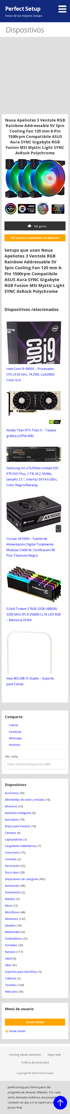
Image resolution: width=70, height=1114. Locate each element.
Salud (8, 958)
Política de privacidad (35, 1062)
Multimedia (12, 932)
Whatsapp (15, 738)
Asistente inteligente (18, 813)
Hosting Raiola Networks (25, 1054)
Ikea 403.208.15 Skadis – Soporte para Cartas (30, 681)
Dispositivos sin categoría (21, 879)
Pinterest (14, 745)
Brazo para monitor (17, 826)
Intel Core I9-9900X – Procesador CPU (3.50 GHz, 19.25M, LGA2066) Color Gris (30, 374)
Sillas (8, 965)
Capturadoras (14, 839)
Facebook (14, 732)
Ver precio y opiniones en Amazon (35, 238)
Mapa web (54, 1054)
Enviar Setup (35, 1022)
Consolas (11, 859)
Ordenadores (13, 938)
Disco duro (12, 872)
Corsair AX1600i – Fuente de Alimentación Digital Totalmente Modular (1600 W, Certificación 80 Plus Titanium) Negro (30, 547)
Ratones (10, 952)
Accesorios (12, 793)
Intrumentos (13, 892)
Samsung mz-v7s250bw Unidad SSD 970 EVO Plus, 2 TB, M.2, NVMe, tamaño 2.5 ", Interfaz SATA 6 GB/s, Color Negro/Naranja (32, 476)
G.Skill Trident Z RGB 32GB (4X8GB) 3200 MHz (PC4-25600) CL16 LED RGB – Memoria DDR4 (33, 614)
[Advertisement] (35, 77)
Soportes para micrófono (21, 972)
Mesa (8, 905)
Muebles (10, 925)
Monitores (11, 919)
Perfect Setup (23, 8)
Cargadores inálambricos (21, 846)
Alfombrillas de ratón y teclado (24, 799)
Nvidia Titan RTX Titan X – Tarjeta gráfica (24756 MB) (31, 433)
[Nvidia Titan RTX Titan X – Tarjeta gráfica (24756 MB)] (33, 423)
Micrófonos (12, 912)
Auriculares (12, 819)
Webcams (11, 991)
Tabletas (10, 978)
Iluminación (12, 885)
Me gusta (39, 226)
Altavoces (11, 806)
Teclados (11, 985)
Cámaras (10, 833)
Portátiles (11, 945)
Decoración (12, 866)
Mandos (10, 899)
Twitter (13, 725)
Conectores (12, 852)
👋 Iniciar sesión (15, 1031)
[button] (64, 7)
